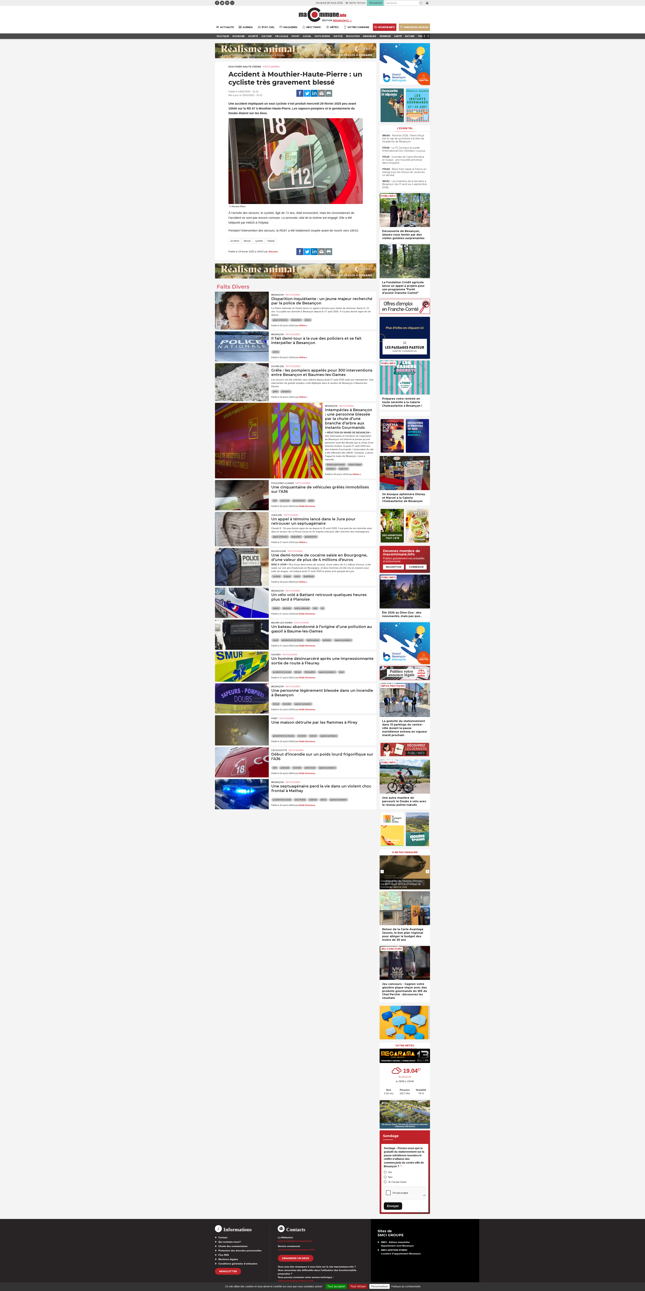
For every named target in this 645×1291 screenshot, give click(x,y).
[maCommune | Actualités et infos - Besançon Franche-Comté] (323, 15)
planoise (287, 608)
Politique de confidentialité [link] (405, 1286)
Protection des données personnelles (240, 1250)
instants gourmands (336, 464)
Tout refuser (358, 1286)
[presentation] (382, 871)
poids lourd (310, 768)
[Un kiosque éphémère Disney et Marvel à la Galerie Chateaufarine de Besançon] (405, 473)
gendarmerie (299, 501)
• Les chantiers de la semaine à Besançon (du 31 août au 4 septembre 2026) (404, 184)
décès (323, 800)
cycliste (259, 240)
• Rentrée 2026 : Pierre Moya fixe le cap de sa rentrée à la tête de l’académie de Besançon (403, 138)
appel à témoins (280, 320)
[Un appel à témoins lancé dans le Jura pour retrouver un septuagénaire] (242, 527)
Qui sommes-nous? (229, 1241)
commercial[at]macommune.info (296, 1249)
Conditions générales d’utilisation (237, 1263)
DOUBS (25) (277, 366)
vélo (315, 608)
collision (313, 800)
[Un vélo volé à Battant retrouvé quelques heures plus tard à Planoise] (242, 603)
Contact (222, 1237)
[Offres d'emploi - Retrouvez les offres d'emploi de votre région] (405, 313)
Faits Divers (271, 66)
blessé (247, 240)
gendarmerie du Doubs (292, 640)
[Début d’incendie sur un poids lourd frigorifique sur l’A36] (242, 762)
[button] (421, 3)
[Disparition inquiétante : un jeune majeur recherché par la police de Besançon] (242, 307)
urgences (343, 469)
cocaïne (276, 576)
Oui (390, 1172)
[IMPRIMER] (328, 93)
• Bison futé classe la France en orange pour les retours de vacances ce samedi (404, 172)
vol (322, 608)
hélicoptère (310, 672)
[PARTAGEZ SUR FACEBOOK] (299, 93)
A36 (275, 501)
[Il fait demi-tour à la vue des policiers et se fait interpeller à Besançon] (242, 346)
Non (390, 1177)
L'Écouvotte (279, 750)
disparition (296, 320)
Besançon (277, 294)
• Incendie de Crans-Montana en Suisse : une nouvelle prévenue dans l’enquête (403, 159)
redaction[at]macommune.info (295, 1241)
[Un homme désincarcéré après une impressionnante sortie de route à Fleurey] (242, 666)
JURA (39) (276, 515)
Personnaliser (379, 1286)
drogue (287, 576)
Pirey (274, 718)
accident (234, 240)
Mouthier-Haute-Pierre (244, 66)
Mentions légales (228, 1259)
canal (275, 640)
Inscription (393, 566)
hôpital (270, 240)
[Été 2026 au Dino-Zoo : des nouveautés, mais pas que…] (405, 592)
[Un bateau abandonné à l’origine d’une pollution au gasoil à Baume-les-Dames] (242, 635)
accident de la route (282, 672)
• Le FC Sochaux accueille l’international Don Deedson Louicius (403, 149)
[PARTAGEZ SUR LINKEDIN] (314, 93)
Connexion (416, 566)
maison (313, 736)
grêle (275, 391)
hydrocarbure (313, 640)
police (307, 320)
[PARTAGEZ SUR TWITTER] (307, 93)
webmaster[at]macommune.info (296, 1280)
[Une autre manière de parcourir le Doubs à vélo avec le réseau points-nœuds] (405, 777)
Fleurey (276, 654)
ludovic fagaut (355, 464)
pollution (327, 640)
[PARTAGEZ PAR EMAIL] (321, 93)
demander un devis (295, 1258)
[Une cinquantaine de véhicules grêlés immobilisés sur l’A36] (242, 495)
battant (276, 608)
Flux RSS (223, 1255)
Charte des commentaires (233, 1246)
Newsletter (228, 1271)
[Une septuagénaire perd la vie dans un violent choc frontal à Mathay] (242, 794)
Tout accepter (336, 1286)
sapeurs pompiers (343, 640)
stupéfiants (309, 576)
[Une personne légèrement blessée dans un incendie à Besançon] (242, 698)
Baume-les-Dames (281, 622)
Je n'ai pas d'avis (397, 1182)
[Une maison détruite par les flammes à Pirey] (242, 730)
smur (341, 672)
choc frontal (300, 800)
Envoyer (393, 1206)
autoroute (285, 501)
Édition (327, 20)
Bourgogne (278, 551)
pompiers (286, 391)
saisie (297, 576)
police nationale (302, 608)
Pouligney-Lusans (282, 483)
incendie (287, 704)
